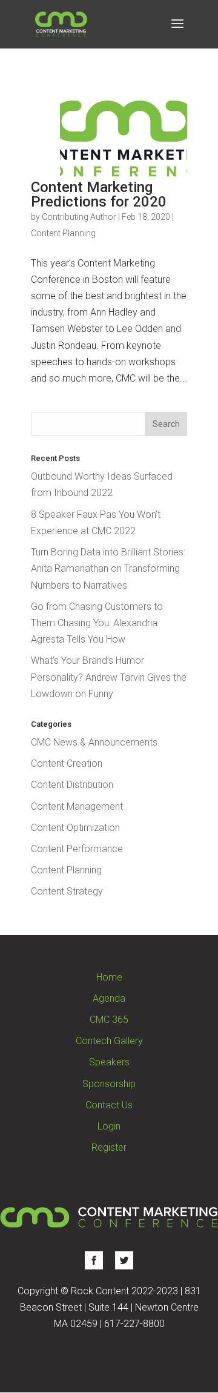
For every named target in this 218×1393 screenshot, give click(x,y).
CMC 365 (109, 1019)
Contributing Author (79, 217)
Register (109, 1147)
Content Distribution (72, 784)
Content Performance (77, 849)
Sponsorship (109, 1084)
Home (109, 977)
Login (109, 1126)
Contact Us (109, 1105)
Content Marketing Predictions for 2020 (99, 194)
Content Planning (63, 233)
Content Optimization (75, 827)
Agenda (109, 998)
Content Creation (66, 763)
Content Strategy (67, 891)
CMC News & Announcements (94, 742)
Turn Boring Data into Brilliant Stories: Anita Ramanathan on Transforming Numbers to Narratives (108, 568)
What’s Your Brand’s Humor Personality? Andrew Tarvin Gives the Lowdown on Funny (109, 677)
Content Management (77, 806)
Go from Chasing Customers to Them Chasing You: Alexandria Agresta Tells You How (97, 623)
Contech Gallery (109, 1041)
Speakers (109, 1062)
